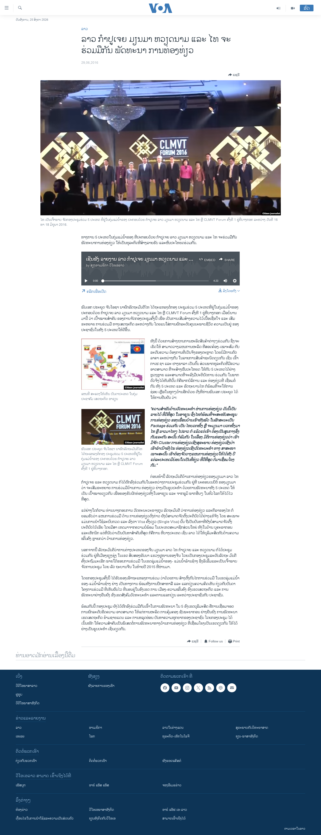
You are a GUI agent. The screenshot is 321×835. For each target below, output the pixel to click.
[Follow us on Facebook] (164, 687)
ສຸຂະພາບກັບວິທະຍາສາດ (252, 727)
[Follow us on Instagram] (187, 687)
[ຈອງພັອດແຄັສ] (231, 687)
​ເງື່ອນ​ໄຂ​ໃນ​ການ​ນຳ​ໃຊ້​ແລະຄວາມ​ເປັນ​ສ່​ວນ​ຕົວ (45, 818)
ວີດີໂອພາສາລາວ (26, 685)
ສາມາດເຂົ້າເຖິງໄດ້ (174, 818)
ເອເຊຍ (20, 736)
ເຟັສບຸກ (21, 785)
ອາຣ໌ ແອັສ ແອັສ (99, 785)
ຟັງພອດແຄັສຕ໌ (171, 760)
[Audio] (278, 8)
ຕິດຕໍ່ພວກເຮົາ (98, 760)
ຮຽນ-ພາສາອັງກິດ (247, 736)
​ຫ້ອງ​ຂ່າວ (22, 809)
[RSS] (209, 687)
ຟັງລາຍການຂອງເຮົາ (101, 685)
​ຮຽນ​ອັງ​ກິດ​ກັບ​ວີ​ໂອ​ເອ (102, 818)
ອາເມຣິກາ (95, 727)
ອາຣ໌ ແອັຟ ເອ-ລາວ (174, 809)
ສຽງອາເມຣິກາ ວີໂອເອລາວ (107, 265)
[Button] (234, 75)
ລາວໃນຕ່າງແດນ (173, 727)
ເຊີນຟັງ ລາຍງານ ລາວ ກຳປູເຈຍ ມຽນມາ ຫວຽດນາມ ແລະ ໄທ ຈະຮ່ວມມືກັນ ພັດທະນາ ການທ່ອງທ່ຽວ (175, 259)
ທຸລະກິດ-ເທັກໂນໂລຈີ (175, 736)
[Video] (293, 8)
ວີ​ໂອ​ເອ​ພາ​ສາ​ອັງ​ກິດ (101, 809)
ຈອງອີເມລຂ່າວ (171, 785)
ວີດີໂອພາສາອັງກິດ (27, 703)
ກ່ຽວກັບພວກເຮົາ (26, 760)
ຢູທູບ (19, 694)
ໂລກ (92, 736)
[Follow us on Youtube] (176, 687)
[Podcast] (220, 687)
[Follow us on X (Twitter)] (198, 687)
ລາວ (84, 29)
